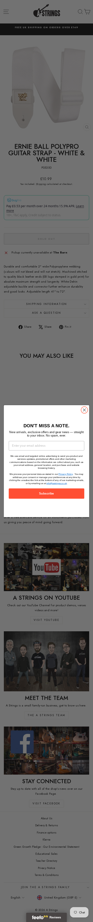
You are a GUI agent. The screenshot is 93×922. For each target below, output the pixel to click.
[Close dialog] (84, 409)
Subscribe (46, 493)
